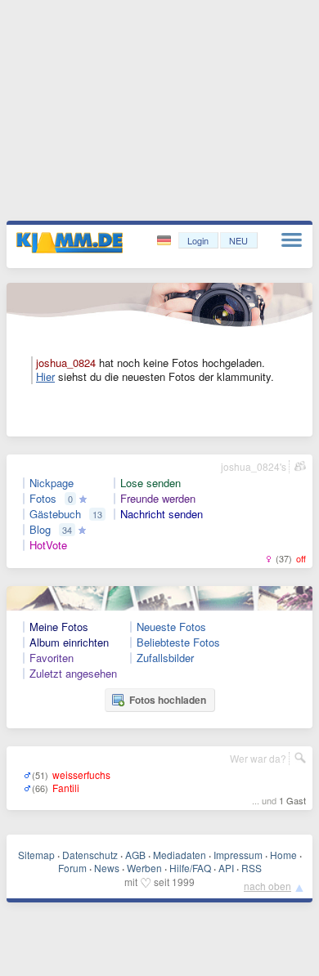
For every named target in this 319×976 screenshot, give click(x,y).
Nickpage (51, 483)
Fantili (65, 788)
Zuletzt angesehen (73, 673)
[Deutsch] (165, 240)
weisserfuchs (81, 774)
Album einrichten (69, 642)
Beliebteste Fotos (178, 642)
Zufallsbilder (165, 658)
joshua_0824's (253, 466)
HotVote (48, 545)
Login (198, 240)
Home (283, 855)
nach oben (267, 886)
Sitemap (36, 855)
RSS (251, 868)
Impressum (238, 855)
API (226, 868)
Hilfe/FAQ (190, 868)
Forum (72, 868)
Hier (45, 376)
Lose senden (150, 483)
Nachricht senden (161, 514)
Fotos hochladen (167, 699)
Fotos (42, 498)
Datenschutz (90, 855)
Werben (144, 868)
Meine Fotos (58, 627)
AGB (135, 855)
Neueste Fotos (171, 627)
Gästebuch (55, 514)
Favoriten (51, 658)
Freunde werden (157, 498)
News (106, 868)
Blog (40, 529)
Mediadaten (179, 855)
